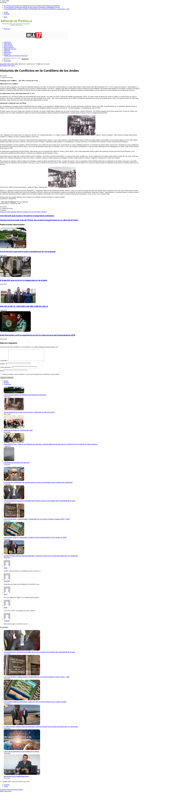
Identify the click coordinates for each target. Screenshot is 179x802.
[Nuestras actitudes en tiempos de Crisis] (14, 428)
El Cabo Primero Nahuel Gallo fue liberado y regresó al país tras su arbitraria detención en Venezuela (41, 556)
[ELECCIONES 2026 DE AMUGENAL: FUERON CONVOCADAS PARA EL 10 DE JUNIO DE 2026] (14, 535)
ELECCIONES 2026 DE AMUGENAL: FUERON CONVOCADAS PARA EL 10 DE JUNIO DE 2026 (35, 537)
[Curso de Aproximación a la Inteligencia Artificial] (22, 749)
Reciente (6, 382)
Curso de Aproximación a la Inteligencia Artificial (21, 751)
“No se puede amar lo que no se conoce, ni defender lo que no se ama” (29, 412)
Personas (8, 52)
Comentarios (7, 384)
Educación (8, 45)
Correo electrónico (6, 367)
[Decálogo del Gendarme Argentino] (9, 460)
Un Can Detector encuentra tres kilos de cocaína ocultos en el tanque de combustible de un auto (32, 7)
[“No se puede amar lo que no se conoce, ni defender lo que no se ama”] (14, 410)
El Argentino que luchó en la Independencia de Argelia (23, 280)
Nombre (3, 364)
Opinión (7, 50)
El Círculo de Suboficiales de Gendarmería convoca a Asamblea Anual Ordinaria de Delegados (32, 5)
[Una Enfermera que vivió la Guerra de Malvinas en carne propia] (13, 247)
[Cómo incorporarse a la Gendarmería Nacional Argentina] (14, 393)
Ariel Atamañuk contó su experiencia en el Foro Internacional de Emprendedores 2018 (37, 335)
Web (1, 370)
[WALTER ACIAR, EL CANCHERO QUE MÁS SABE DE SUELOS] (18, 302)
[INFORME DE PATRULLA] (16, 25)
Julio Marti (7, 581)
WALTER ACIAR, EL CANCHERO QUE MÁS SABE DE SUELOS (24, 306)
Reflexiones (9, 47)
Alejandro (7, 620)
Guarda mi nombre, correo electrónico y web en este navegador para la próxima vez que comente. (31, 374)
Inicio (1, 64)
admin (5, 568)
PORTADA (7, 42)
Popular (6, 381)
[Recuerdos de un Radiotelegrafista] (22, 774)
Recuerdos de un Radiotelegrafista (16, 776)
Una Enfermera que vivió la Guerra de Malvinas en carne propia (27, 251)
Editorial (8, 44)
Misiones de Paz (10, 49)
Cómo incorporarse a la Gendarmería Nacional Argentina (25, 395)
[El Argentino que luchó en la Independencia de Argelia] (15, 276)
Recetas (7, 54)
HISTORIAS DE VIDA (11, 64)
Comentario (4, 360)
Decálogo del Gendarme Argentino (16, 463)
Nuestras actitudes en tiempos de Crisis (18, 430)
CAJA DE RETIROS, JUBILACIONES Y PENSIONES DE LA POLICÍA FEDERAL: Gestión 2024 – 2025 (36, 9)
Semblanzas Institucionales (16, 55)
